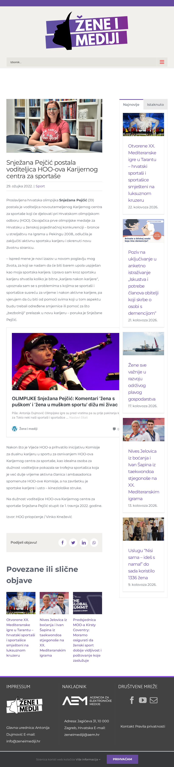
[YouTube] (143, 700)
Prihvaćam (122, 759)
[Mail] (153, 700)
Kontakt (127, 726)
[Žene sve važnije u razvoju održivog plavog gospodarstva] (143, 343)
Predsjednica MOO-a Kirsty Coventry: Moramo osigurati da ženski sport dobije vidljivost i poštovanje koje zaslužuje (87, 640)
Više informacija (87, 759)
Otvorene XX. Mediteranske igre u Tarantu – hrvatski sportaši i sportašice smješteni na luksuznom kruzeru (142, 173)
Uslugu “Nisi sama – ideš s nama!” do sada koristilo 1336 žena (141, 564)
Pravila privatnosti (150, 726)
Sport (40, 186)
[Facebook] (132, 700)
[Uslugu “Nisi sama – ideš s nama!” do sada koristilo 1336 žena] (143, 529)
